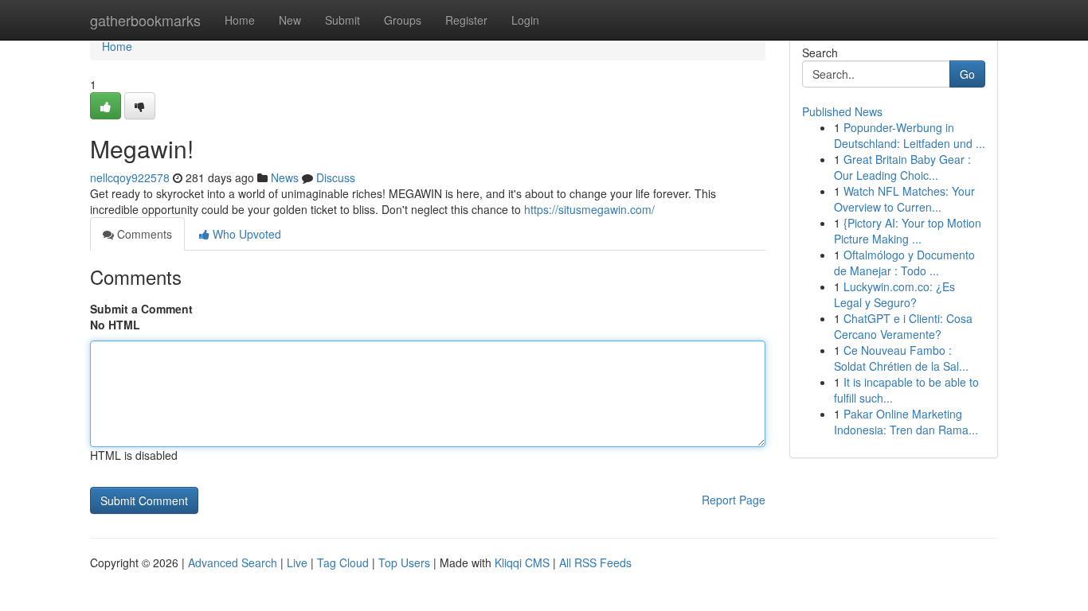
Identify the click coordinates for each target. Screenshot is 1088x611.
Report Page (733, 500)
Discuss (335, 177)
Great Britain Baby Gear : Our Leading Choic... (902, 167)
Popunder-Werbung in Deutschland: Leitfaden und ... (909, 135)
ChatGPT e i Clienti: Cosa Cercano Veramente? (903, 326)
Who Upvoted (245, 234)
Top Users (404, 562)
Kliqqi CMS (522, 562)
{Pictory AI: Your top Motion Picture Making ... (907, 231)
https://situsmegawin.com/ (589, 209)
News (285, 177)
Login (525, 20)
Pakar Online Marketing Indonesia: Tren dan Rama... (906, 422)
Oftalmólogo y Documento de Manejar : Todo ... (904, 262)
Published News (842, 111)
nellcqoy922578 (130, 177)
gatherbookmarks (145, 20)
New (290, 20)
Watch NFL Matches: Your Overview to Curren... (904, 199)
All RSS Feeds (595, 562)
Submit (342, 20)
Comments (143, 234)
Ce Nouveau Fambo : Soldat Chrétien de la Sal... (901, 358)
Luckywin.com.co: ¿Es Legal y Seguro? (894, 294)
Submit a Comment (141, 309)
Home (240, 20)
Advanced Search (232, 562)
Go (967, 74)
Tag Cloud (343, 562)
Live (297, 562)
